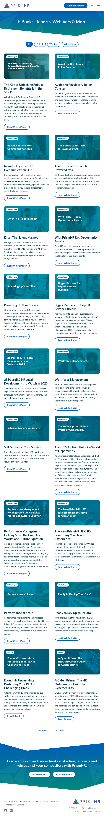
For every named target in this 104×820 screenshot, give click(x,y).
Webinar (53, 44)
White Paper (70, 44)
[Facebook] (5, 810)
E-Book (39, 44)
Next (63, 730)
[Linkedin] (11, 810)
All (29, 44)
